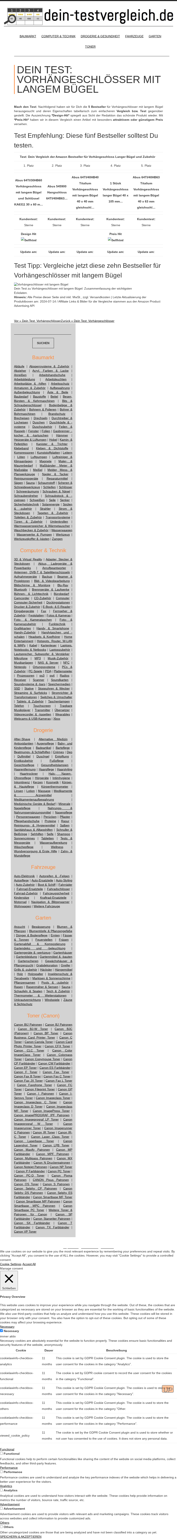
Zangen (57, 539)
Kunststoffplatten (48, 452)
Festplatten (36, 615)
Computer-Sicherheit (28, 602)
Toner (90, 46)
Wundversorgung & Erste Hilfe (35, 851)
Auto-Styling (64, 880)
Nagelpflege (22, 808)
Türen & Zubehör (28, 521)
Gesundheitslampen (54, 765)
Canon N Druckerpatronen (51, 1162)
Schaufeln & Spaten (28, 991)
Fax (43, 611)
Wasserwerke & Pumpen (34, 534)
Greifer (65, 965)
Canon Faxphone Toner (34, 1085)
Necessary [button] (7, 1326)
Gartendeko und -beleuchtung (39, 948)
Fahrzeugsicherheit (56, 893)
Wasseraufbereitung (53, 842)
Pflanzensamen (24, 982)
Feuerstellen (43, 939)
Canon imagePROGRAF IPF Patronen (42, 1115)
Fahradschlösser (58, 889)
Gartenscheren (28, 961)
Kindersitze (21, 897)
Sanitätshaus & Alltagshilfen (33, 829)
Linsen (18, 791)
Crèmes (58, 752)
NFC (66, 662)
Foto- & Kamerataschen (33, 619)
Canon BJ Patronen (58, 1024)
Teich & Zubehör (58, 991)
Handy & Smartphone (52, 628)
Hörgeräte (42, 778)
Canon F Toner (25, 1072)
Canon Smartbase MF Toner (52, 1197)
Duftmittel (23, 756)
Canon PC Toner (59, 1171)
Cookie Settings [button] (10, 1264)
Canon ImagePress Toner (51, 1111)
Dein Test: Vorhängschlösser (37, 321)
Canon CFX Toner (57, 1046)
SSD (17, 688)
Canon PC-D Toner (29, 1175)
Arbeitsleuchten (55, 379)
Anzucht (19, 926)
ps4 (52, 675)
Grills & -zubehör (25, 969)
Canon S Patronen (56, 1184)
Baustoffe (39, 396)
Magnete (46, 461)
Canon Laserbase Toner (34, 1141)
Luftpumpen (39, 457)
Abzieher (20, 370)
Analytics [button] (6, 1486)
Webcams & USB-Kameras (32, 718)
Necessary (11, 1331)
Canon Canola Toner (39, 1042)
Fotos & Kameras (59, 615)
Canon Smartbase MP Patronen (38, 1201)
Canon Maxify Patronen (32, 1149)
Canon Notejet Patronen (30, 1167)
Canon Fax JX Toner (28, 1080)
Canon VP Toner (25, 1231)
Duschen (39, 422)
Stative (29, 688)
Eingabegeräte (24, 611)
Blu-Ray (62, 585)
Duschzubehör (42, 426)
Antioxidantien (23, 743)
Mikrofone (21, 658)
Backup (47, 576)
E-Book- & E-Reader (57, 606)
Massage (44, 791)
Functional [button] (7, 1449)
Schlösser (65, 487)
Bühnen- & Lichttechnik (31, 594)
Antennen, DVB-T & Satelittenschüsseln (42, 572)
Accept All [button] (29, 1264)
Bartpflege (63, 747)
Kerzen (38, 782)
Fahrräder (65, 884)
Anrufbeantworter (54, 568)
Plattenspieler (63, 671)
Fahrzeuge (134, 36)
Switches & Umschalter (56, 697)
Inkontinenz (22, 782)
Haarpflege (46, 769)
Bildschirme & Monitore (32, 585)
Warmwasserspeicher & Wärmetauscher (42, 526)
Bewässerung (41, 926)
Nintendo (20, 667)
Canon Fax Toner (56, 1072)
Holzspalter (35, 974)
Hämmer (62, 435)
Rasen (18, 987)
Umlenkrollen (59, 521)
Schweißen (37, 500)
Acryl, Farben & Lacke (50, 370)
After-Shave (22, 739)
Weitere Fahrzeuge (47, 906)
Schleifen (49, 487)
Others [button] (4, 1522)
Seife (50, 834)
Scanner (38, 680)
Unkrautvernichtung (27, 999)
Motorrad (20, 902)
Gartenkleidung (26, 956)
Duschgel (42, 756)
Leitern (67, 452)
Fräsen (64, 939)
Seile (52, 500)
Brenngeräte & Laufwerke (50, 589)
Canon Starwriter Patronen (51, 1218)
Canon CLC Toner (29, 1050)
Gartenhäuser (62, 952)
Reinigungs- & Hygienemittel (34, 825)
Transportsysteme (58, 517)
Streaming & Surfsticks (30, 692)
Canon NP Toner (61, 1167)
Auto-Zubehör (25, 884)
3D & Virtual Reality (28, 559)
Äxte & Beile (57, 392)
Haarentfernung (25, 769)
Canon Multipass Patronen (33, 1158)
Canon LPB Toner (56, 1145)
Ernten (55, 935)
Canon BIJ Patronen (28, 1024)
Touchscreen (42, 705)
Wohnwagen (22, 906)
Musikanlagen (23, 662)
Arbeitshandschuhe (52, 375)
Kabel (33, 645)
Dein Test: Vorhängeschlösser (87, 321)
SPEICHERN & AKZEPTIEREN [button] (20, 1536)
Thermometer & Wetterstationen (40, 995)
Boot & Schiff (47, 884)
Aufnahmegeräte (25, 576)
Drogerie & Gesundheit (100, 36)
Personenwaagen (28, 816)
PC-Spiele (35, 671)
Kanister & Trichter (52, 444)
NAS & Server (48, 662)
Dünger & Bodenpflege (31, 935)
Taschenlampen (59, 701)
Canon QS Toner (26, 1184)
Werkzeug (63, 534)
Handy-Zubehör (25, 632)
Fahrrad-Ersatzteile (30, 889)
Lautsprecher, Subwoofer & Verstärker (42, 654)
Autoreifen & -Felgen (54, 876)
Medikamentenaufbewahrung (34, 799)
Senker (65, 500)
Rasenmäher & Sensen (42, 987)
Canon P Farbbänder (30, 1171)
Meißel (37, 470)
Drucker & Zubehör (27, 606)
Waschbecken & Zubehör (31, 530)
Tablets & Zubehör (30, 701)
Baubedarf (21, 396)
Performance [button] (9, 1467)
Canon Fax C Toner (57, 1076)
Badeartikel (43, 747)
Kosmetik (52, 782)
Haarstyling (64, 769)
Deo (69, 752)
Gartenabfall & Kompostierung (39, 944)
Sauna (30, 482)
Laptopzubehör (59, 649)
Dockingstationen (58, 602)
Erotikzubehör (23, 760)
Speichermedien (59, 684)
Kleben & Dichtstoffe (52, 448)
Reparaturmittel (57, 478)
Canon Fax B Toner (27, 1076)
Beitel (54, 396)
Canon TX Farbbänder (52, 1227)
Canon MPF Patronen (52, 1154)
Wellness (57, 847)
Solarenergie (51, 504)
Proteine (50, 821)
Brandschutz (56, 413)
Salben (65, 825)
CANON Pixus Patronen (51, 1180)
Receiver (20, 680)
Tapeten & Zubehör (52, 513)
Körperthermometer (54, 786)
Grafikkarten (22, 628)
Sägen (18, 482)
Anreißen (20, 375)
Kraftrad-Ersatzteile (53, 897)
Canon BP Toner (46, 1033)
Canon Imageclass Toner (53, 1098)
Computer (63, 598)
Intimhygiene (61, 778)
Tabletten (47, 838)
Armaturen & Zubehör (30, 388)
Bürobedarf (61, 594)
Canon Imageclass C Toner (35, 1102)
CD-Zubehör (42, 598)
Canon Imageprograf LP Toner (36, 1119)
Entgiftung (62, 756)
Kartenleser (49, 645)
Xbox (56, 718)
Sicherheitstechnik (26, 504)
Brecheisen (21, 418)
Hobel (53, 439)
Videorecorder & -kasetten (32, 714)
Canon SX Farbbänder (32, 1223)
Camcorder (21, 598)
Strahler (45, 508)
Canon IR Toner (44, 1132)
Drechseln (40, 418)
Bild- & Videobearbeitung (52, 581)
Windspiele (52, 999)
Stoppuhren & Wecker (54, 688)
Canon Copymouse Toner (42, 1059)
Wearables (62, 714)
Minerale (64, 804)
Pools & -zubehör (55, 982)
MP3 (38, 658)
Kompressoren (24, 452)
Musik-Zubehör (58, 658)
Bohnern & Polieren (43, 409)
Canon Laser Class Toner (50, 1136)
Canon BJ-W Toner (33, 1029)
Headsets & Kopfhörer (44, 636)
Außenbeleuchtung (27, 392)
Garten (155, 36)
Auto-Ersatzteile (42, 880)
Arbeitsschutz (60, 383)
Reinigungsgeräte (26, 478)
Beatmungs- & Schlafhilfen (32, 752)
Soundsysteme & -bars (29, 684)
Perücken (50, 816)
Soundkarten (59, 680)
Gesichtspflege (24, 765)
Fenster (33, 431)
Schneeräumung (27, 491)
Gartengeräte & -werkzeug (32, 952)
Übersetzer (62, 710)
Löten (21, 457)
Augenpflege (45, 743)
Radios (64, 675)
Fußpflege (57, 760)
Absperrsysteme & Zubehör (49, 366)
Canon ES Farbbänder (55, 1067)
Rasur (65, 821)
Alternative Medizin (53, 739)
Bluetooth (20, 589)
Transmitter (42, 710)
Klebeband (21, 448)
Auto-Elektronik (24, 876)
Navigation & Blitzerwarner (50, 902)
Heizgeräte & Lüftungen (30, 439)
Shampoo (63, 834)
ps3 (42, 675)
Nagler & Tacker (55, 474)
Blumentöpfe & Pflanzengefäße (50, 931)
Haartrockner (29, 773)
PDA (48, 671)
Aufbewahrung (60, 388)
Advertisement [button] (10, 1504)
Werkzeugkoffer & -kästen (31, 539)
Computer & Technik (58, 36)
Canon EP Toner (25, 1067)
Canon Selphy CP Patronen (35, 1188)
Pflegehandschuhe (27, 821)
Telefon (19, 705)
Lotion (30, 791)
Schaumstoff (46, 482)
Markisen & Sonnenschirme (51, 978)
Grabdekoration (47, 965)
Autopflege (21, 880)
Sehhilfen (37, 834)
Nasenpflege (63, 812)
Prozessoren (25, 675)
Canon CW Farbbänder (54, 1063)
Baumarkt (28, 36)
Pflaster (65, 816)
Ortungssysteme (44, 667)
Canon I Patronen (40, 1093)
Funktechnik (57, 624)
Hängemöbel (63, 969)
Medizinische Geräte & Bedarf (34, 804)
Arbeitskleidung (24, 379)
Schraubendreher (26, 495)
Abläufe (19, 366)
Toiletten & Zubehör (28, 517)
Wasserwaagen (61, 530)
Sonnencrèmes (24, 838)
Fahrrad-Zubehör (26, 893)
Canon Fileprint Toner (40, 1089)
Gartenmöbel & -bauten (56, 956)
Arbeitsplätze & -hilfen (30, 383)
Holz (20, 974)
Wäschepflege (23, 847)
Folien (46, 431)
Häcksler (46, 969)
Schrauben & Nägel (56, 491)
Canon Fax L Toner (59, 1080)
